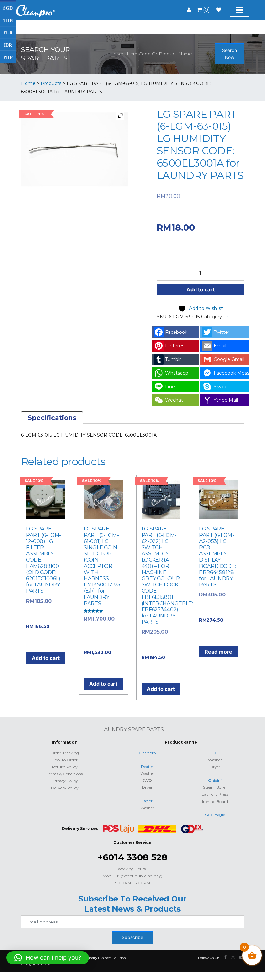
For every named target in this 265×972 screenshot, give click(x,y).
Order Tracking (64, 752)
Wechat (174, 400)
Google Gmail (229, 359)
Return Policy (65, 766)
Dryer (147, 787)
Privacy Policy (64, 780)
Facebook (176, 332)
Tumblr (173, 359)
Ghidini (215, 780)
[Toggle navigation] (239, 10)
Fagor (147, 800)
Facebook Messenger (231, 373)
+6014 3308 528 (132, 857)
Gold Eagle (215, 814)
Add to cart (200, 289)
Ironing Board (215, 801)
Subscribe (132, 937)
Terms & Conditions (65, 773)
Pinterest (175, 346)
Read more (218, 652)
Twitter (221, 332)
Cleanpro (147, 752)
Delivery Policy (65, 787)
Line (170, 386)
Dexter (147, 766)
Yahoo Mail (226, 400)
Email (220, 346)
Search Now (229, 54)
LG (227, 317)
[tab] (52, 417)
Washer (147, 773)
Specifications (52, 417)
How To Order (65, 760)
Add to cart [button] (46, 658)
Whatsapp (176, 373)
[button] (47, 957)
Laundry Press (215, 794)
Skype (221, 386)
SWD (147, 780)
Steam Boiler (215, 787)
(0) (206, 10)
